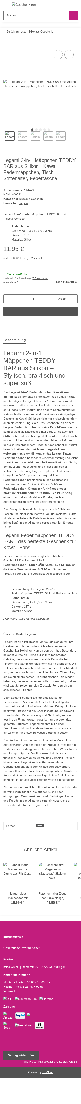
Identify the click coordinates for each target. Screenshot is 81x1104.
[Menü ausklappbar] (5, 3)
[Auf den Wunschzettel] (69, 54)
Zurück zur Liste (16, 31)
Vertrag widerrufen (21, 1055)
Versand (36, 258)
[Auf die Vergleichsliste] (58, 54)
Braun (40, 825)
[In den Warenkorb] (6, 44)
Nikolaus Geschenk (31, 198)
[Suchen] (73, 15)
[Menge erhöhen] (73, 299)
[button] (61, 4)
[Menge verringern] (8, 299)
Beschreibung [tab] (14, 340)
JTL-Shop (47, 1072)
